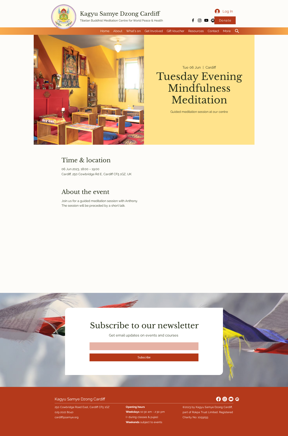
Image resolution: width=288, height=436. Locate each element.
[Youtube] (206, 20)
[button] (117, 31)
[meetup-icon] (213, 20)
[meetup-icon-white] (237, 399)
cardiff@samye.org (67, 417)
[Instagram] (199, 20)
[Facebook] (218, 399)
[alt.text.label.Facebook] (193, 20)
